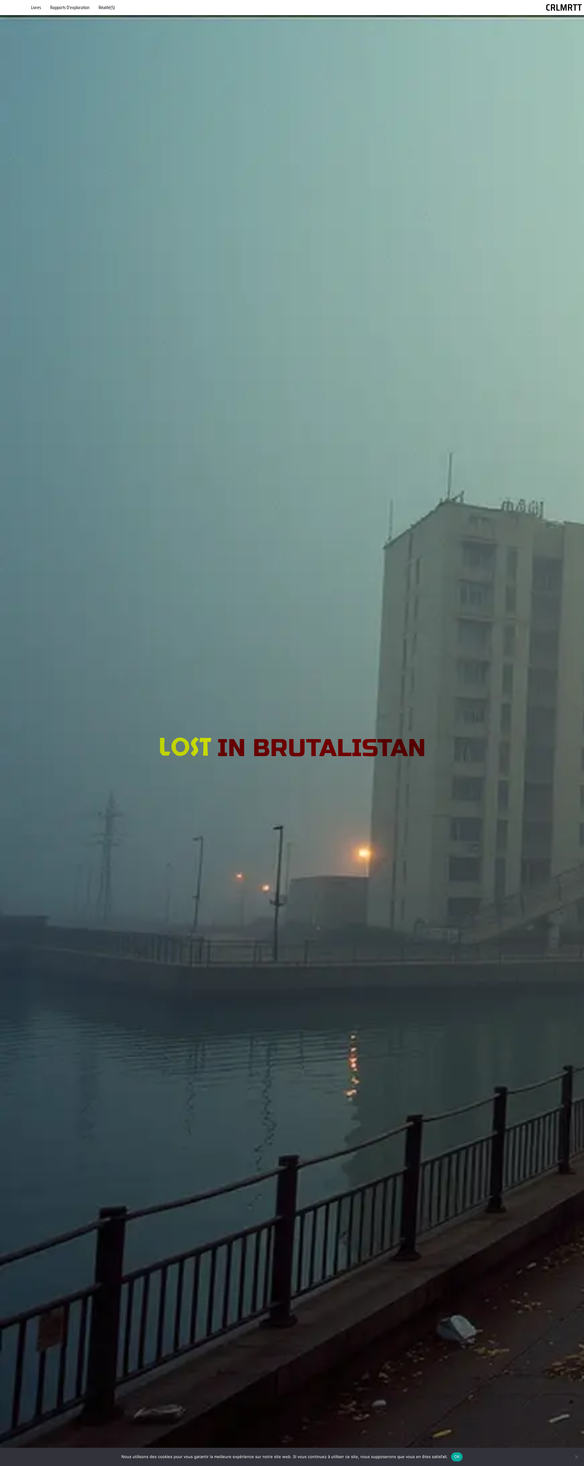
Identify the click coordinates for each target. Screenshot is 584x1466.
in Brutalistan (321, 748)
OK (457, 1456)
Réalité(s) (107, 7)
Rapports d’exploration (69, 7)
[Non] (576, 1457)
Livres (36, 7)
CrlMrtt (564, 7)
